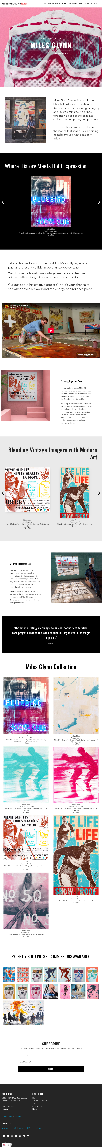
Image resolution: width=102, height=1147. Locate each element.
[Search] (99, 3)
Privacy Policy (7, 1116)
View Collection (62, 53)
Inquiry (5, 1109)
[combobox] (6, 1145)
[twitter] (8, 1136)
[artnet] (24, 1136)
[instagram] (12, 1136)
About (40, 53)
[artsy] (20, 1136)
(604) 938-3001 (8, 1106)
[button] (65, 4)
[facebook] (16, 1136)
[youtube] (28, 1136)
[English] (6, 1145)
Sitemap (18, 1116)
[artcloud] (4, 1136)
